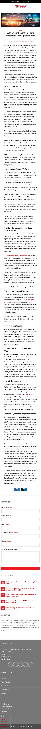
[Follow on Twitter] (20, 664)
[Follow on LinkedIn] (25, 664)
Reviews (4, 711)
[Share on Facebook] (15, 489)
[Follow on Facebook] (10, 664)
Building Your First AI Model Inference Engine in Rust (22, 583)
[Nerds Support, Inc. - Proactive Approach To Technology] (20, 6)
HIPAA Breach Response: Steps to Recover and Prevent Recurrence (21, 595)
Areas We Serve (6, 706)
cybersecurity (29, 394)
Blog (20, 30)
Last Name (8, 516)
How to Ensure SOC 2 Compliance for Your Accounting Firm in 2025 (20, 589)
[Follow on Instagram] (15, 664)
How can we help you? (9, 549)
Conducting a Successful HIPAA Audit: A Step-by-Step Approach (22, 601)
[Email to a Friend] (22, 489)
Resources (4, 714)
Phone (6, 541)
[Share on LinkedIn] (25, 489)
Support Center (16, 1)
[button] (38, 6)
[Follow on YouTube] (30, 664)
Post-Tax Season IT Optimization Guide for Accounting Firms (20, 608)
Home (3, 678)
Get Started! (5, 704)
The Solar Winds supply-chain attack (16, 255)
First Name (8, 507)
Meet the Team (6, 709)
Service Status (25, 1)
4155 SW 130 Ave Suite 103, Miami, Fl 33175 (16, 649)
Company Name (10, 532)
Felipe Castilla (28, 41)
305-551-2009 (6, 651)
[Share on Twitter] (18, 489)
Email (6, 524)
